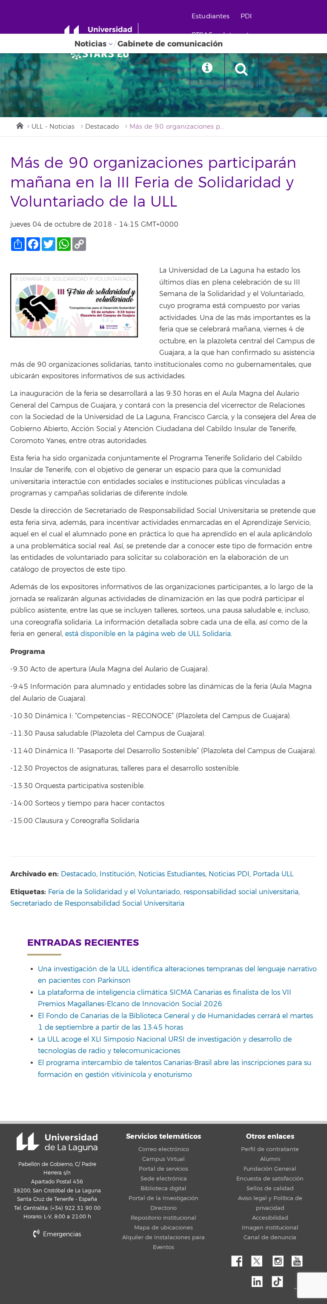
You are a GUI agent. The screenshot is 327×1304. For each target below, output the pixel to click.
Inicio (19, 124)
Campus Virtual (163, 1159)
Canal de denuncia (270, 1237)
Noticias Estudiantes (171, 874)
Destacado (102, 127)
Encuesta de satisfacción (270, 1178)
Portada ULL (273, 874)
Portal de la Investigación (163, 1198)
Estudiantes (211, 16)
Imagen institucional (270, 1227)
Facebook (240, 1259)
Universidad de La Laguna (57, 1142)
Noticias (90, 44)
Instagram (280, 1259)
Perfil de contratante (270, 1149)
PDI (246, 16)
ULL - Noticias (53, 127)
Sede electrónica (164, 1178)
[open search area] (241, 70)
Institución (117, 874)
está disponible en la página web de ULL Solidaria (148, 634)
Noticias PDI (229, 874)
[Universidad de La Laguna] (102, 53)
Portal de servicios (163, 1169)
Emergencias (61, 1234)
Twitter (260, 1259)
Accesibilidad (270, 1218)
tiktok (280, 1279)
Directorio (163, 1208)
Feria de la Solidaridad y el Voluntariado (114, 892)
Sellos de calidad (270, 1188)
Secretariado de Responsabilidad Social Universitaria (97, 903)
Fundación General (270, 1169)
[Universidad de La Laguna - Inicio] (101, 33)
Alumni (270, 1159)
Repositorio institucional (163, 1218)
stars (74, 1263)
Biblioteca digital (163, 1188)
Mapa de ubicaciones (163, 1227)
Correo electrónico (163, 1149)
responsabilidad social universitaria (241, 892)
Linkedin (260, 1279)
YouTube (300, 1259)
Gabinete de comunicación (170, 44)
